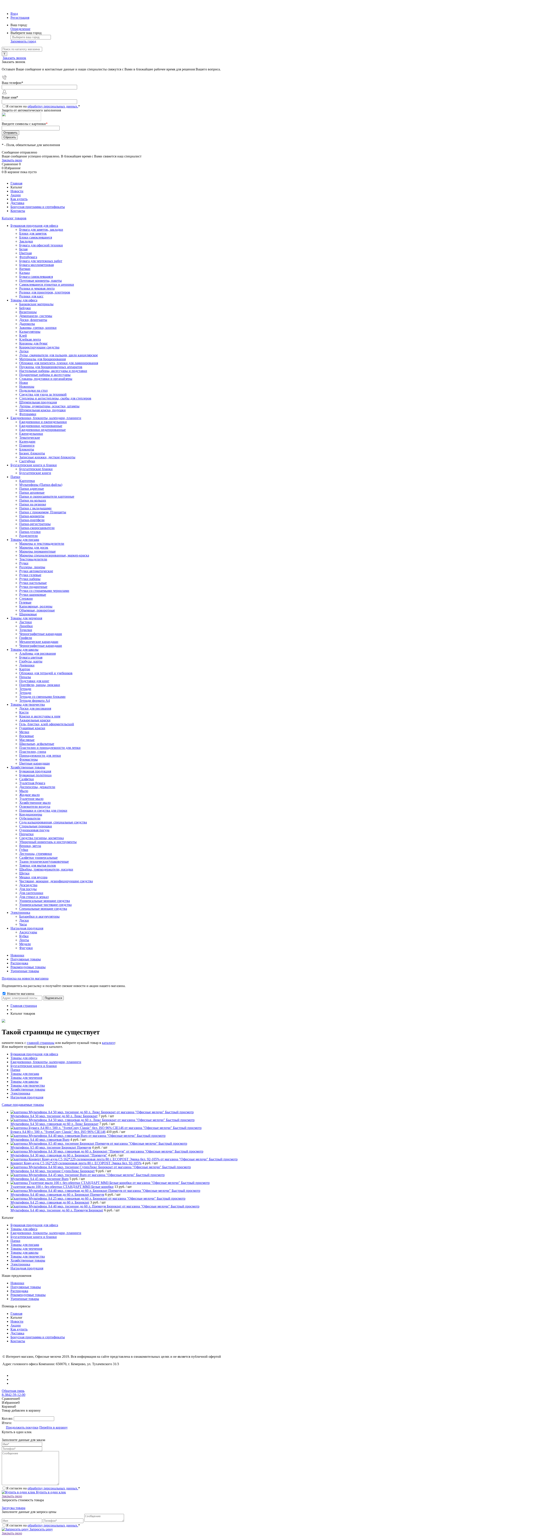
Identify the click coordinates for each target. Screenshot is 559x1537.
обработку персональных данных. (53, 106)
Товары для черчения (26, 1077)
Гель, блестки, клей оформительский (46, 724)
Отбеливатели (29, 818)
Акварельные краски (34, 720)
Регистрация (19, 17)
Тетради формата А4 (34, 700)
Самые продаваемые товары (23, 1105)
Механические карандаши (38, 642)
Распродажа (19, 963)
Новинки (17, 955)
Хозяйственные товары (27, 1089)
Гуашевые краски (32, 728)
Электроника (20, 1093)
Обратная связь (13, 1391)
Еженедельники (31, 433)
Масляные (27, 740)
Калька (24, 273)
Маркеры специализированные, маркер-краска (54, 555)
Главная (16, 183)
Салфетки (26, 779)
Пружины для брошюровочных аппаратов (50, 367)
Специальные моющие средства (43, 908)
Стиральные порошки (35, 826)
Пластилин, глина (32, 751)
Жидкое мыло (29, 795)
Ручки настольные (33, 583)
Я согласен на (43, 106)
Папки (15, 1070)
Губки (23, 850)
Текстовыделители (33, 559)
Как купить (19, 199)
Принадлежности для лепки (40, 755)
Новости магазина (20, 994)
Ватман (24, 269)
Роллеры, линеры (32, 567)
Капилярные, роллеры (35, 606)
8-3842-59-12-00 (13, 1395)
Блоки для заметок (33, 233)
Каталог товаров (14, 218)
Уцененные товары (24, 971)
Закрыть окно (12, 160)
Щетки (24, 873)
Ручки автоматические (36, 571)
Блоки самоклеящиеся (35, 237)
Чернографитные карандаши (40, 645)
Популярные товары (25, 959)
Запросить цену (41, 1529)
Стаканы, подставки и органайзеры (45, 379)
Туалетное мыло (31, 799)
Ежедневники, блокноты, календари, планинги (45, 1062)
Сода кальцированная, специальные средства (53, 822)
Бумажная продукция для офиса (34, 1054)
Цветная (25, 253)
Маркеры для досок (33, 547)
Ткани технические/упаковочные (44, 861)
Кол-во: (8, 1418)
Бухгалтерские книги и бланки (33, 1066)
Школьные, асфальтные (36, 744)
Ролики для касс (31, 296)
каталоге (108, 1043)
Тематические (29, 437)
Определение (20, 29)
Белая (23, 249)
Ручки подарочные (33, 587)
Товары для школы (24, 1081)
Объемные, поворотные (37, 610)
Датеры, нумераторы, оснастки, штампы (49, 406)
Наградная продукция (26, 1097)
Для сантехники (31, 893)
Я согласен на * (43, 1488)
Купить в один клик (50, 1492)
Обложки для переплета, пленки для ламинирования (58, 363)
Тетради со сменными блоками (42, 696)
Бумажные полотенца (35, 775)
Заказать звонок (14, 58)
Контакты (17, 211)
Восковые (26, 736)
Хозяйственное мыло (35, 802)
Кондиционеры (30, 814)
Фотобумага (28, 257)
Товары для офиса (23, 1058)
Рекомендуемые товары (28, 967)
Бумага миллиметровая (36, 265)
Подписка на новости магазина (25, 978)
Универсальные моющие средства (44, 901)
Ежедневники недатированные (42, 430)
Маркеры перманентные (37, 551)
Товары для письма (24, 1074)
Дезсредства (28, 885)
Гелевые (25, 602)
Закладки (26, 241)
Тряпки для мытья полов (37, 865)
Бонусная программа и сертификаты (37, 207)
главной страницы (40, 1043)
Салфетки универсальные (38, 857)
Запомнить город (23, 41)
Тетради (25, 693)
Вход (14, 13)
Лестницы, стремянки (35, 854)
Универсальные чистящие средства (45, 905)
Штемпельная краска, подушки (42, 410)
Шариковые (28, 614)
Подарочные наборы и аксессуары (45, 375)
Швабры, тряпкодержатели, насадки (46, 869)
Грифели (25, 638)
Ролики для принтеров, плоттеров (44, 292)
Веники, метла (30, 846)
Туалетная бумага (32, 783)
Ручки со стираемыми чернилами (44, 591)
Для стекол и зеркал (34, 897)
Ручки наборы (29, 579)
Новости (16, 191)
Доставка (17, 203)
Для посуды (28, 889)
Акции (15, 195)
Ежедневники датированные (40, 426)
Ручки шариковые (32, 594)
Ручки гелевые (30, 575)
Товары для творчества (27, 1085)
